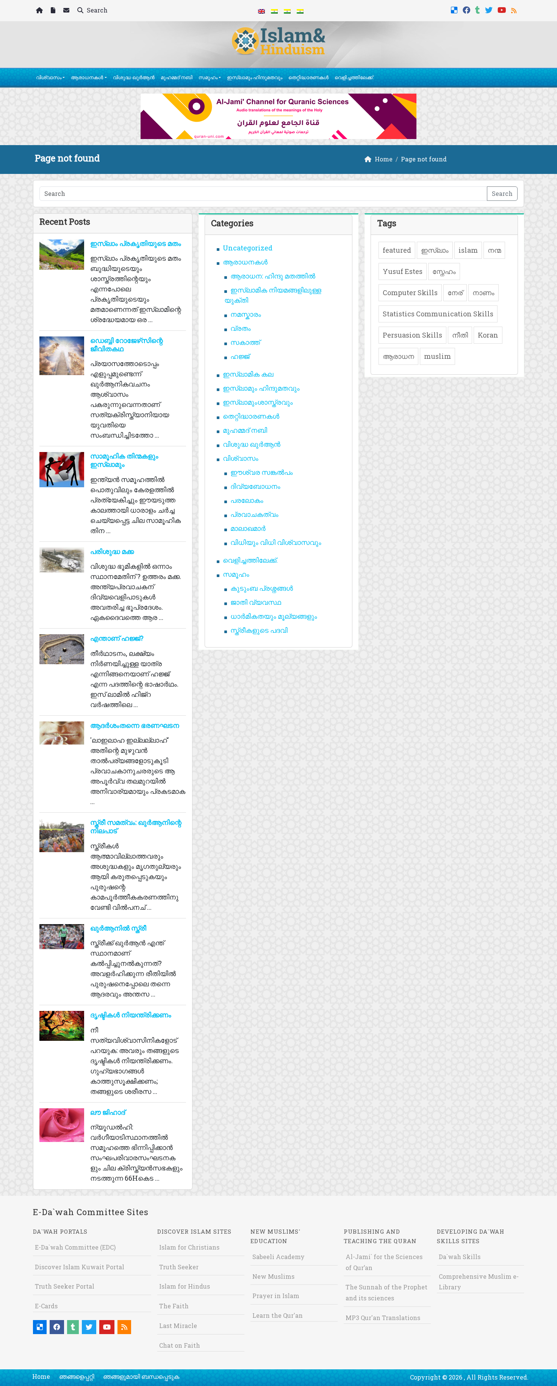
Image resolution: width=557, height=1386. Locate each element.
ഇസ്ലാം (435, 250)
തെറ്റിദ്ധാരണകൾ (308, 77)
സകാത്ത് (245, 342)
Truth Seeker (179, 1267)
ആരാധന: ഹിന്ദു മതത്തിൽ (272, 275)
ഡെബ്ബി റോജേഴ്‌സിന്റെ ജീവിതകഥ (126, 344)
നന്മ (494, 250)
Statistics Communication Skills (438, 313)
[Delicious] (455, 9)
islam (468, 250)
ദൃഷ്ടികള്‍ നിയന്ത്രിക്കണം (130, 1014)
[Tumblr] (478, 9)
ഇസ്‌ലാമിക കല (248, 374)
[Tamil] (300, 10)
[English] (261, 10)
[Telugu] (287, 10)
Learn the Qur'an (277, 1315)
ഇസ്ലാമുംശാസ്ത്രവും (258, 402)
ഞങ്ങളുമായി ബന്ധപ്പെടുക (141, 1376)
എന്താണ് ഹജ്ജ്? (117, 638)
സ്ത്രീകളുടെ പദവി (259, 630)
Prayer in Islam (275, 1296)
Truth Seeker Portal (64, 1286)
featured (397, 250)
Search (96, 10)
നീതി (460, 334)
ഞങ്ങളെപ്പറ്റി (76, 1376)
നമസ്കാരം (245, 314)
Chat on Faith (179, 1345)
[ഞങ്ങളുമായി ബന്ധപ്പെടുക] (67, 10)
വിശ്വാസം (48, 77)
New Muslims (273, 1276)
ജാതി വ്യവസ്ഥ (255, 602)
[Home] (40, 10)
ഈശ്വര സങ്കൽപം (261, 472)
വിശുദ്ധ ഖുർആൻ (134, 77)
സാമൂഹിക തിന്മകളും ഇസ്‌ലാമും (124, 460)
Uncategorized (247, 247)
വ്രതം (240, 328)
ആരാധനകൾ (87, 77)
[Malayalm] (274, 10)
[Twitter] (489, 9)
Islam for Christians (189, 1247)
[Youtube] (503, 9)
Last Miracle (178, 1326)
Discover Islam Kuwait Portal (79, 1267)
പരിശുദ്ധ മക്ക (112, 551)
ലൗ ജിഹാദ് (107, 1112)
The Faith (174, 1306)
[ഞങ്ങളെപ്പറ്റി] (54, 10)
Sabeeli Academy (278, 1257)
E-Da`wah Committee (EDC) (75, 1247)
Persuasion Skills (412, 334)
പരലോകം (246, 500)
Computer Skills (410, 292)
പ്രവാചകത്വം (254, 514)
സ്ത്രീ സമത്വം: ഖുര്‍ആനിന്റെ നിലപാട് (135, 826)
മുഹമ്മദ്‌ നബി (176, 77)
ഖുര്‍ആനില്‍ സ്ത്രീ (118, 927)
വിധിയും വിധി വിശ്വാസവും (275, 542)
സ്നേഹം (444, 271)
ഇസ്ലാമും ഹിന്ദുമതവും (254, 77)
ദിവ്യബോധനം (255, 486)
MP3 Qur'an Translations (383, 1318)
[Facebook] (467, 9)
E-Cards (46, 1306)
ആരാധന (398, 356)
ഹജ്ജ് (239, 356)
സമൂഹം (208, 77)
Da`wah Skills (459, 1257)
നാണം (483, 292)
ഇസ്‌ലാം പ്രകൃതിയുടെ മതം (135, 243)
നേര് (455, 292)
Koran (488, 334)
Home (41, 1376)
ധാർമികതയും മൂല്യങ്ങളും (273, 616)
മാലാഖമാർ (248, 528)
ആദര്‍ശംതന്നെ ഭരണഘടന (134, 725)
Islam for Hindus (184, 1286)
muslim (437, 356)
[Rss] (514, 9)
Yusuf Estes (402, 271)
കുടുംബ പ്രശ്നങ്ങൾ (261, 588)
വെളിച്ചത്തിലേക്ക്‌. (354, 77)
